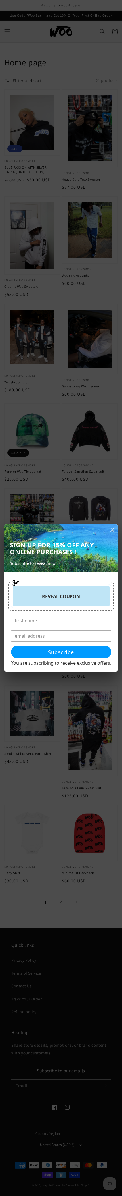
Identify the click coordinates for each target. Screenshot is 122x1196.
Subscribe (61, 652)
